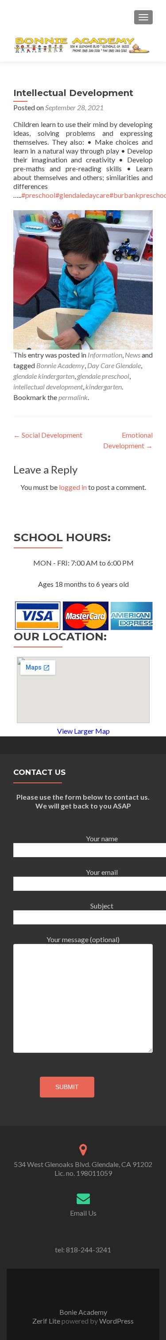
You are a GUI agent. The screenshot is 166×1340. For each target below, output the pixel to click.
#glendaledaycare (82, 195)
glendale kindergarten (43, 376)
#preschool (38, 195)
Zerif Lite (47, 1321)
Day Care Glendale (114, 365)
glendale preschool (103, 376)
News (132, 354)
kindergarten (103, 386)
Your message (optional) (83, 939)
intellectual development (48, 386)
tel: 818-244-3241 (83, 1249)
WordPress (116, 1321)
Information (105, 354)
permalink (73, 397)
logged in (73, 487)
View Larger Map (83, 731)
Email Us (83, 1213)
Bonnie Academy (60, 365)
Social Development (47, 435)
